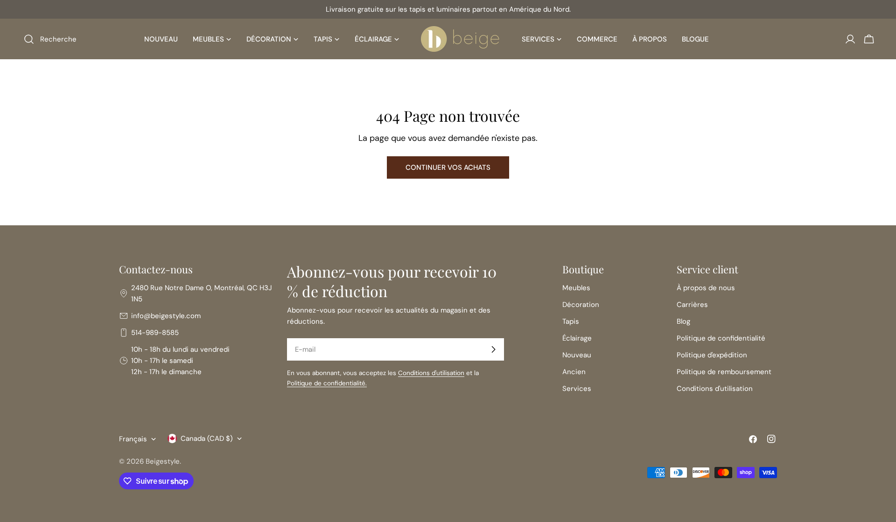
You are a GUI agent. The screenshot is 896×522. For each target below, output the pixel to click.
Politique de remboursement (724, 371)
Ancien (574, 371)
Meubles (576, 287)
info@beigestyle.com (166, 315)
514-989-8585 (155, 332)
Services (576, 388)
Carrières (692, 304)
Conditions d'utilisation (431, 373)
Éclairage (577, 338)
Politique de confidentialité (721, 338)
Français (133, 439)
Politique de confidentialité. (327, 383)
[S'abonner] (493, 349)
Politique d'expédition (712, 355)
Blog (683, 321)
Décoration (580, 304)
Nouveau (576, 355)
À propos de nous (706, 287)
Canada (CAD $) (207, 438)
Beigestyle (163, 461)
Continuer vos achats (448, 167)
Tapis (570, 321)
